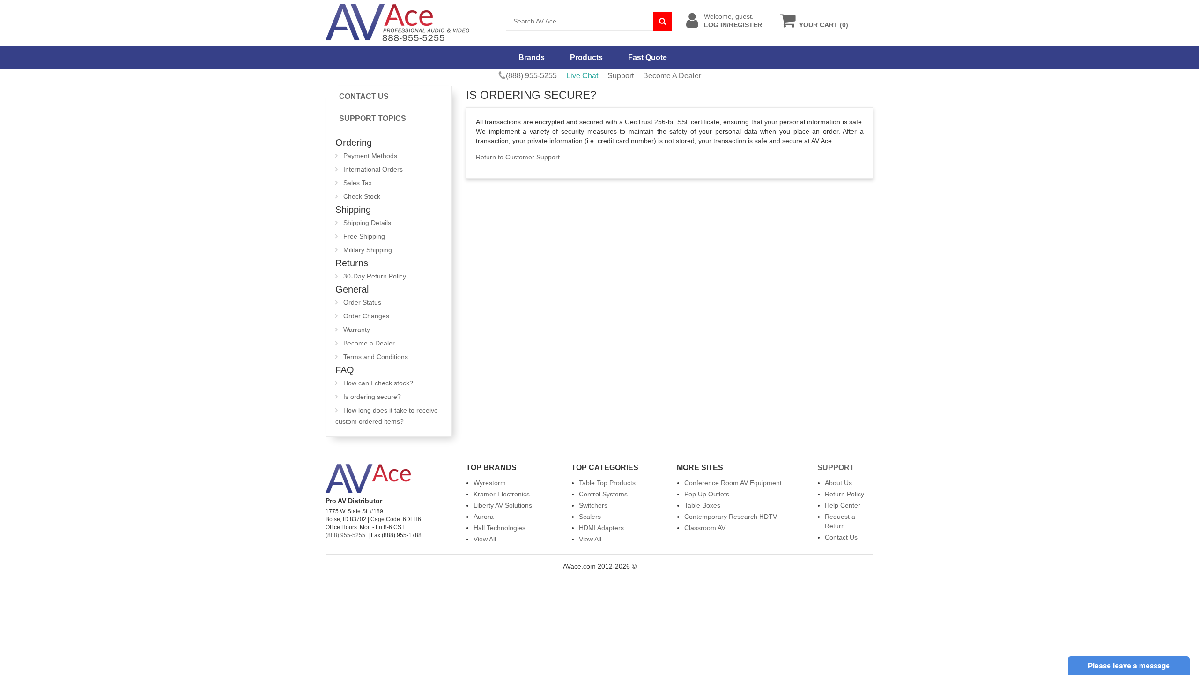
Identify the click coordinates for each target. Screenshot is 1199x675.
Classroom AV (704, 528)
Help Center (842, 505)
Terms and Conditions (375, 356)
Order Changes (366, 316)
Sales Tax (357, 183)
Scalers (590, 516)
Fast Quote (647, 57)
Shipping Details (367, 222)
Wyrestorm (490, 483)
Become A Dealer (672, 76)
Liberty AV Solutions (503, 505)
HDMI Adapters (601, 528)
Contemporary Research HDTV (730, 516)
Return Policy (844, 494)
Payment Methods (370, 155)
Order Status (362, 302)
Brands (531, 57)
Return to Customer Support (518, 157)
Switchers (593, 505)
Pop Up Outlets (706, 494)
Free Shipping (364, 236)
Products (586, 57)
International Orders (373, 169)
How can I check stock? (378, 383)
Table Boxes (702, 505)
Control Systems (603, 494)
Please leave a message (1129, 665)
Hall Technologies (499, 528)
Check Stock (361, 196)
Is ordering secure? (372, 396)
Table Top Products (607, 483)
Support (620, 76)
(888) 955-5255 (345, 535)
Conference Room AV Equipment (733, 483)
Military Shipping (367, 250)
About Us (838, 483)
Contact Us (364, 96)
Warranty (356, 329)
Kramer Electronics (502, 494)
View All (485, 539)
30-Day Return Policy (374, 276)
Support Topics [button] (372, 118)
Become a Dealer (369, 343)
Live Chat (582, 76)
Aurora (484, 516)
